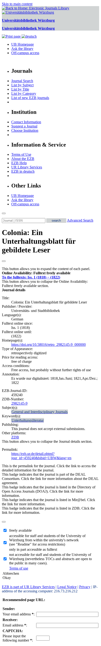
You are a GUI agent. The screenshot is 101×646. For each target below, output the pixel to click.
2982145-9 (19, 403)
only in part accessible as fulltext (33, 549)
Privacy (84, 587)
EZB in (23, 171)
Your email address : (19, 614)
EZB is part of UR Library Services (28, 587)
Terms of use (18, 568)
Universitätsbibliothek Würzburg (28, 20)
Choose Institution (24, 130)
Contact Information (26, 122)
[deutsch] (29, 36)
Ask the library (22, 49)
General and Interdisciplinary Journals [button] (40, 412)
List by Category (23, 94)
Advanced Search (80, 220)
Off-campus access (25, 53)
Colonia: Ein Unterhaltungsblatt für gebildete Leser (38, 241)
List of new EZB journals (30, 98)
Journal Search (22, 81)
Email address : (15, 625)
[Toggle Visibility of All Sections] (4, 261)
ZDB (15, 437)
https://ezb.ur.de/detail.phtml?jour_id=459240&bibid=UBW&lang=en (41, 456)
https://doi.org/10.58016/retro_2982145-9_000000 (48, 345)
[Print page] (12, 36)
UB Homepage (22, 44)
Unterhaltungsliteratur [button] (28, 420)
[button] (36, 273)
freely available (20, 530)
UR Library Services (26, 167)
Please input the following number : (18, 638)
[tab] (50, 273)
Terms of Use (21, 154)
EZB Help (19, 163)
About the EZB (22, 159)
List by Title (20, 89)
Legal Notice (67, 587)
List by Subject (22, 85)
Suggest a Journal (24, 126)
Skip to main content (17, 4)
